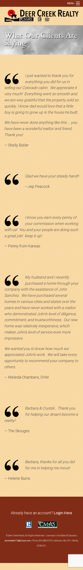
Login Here (63, 513)
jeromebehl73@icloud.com (18, 540)
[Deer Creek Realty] (41, 15)
